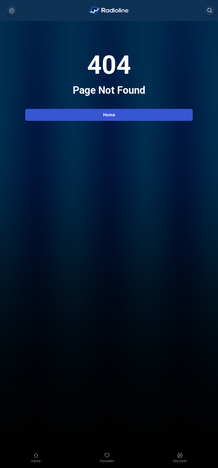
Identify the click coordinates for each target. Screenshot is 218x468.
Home (109, 114)
